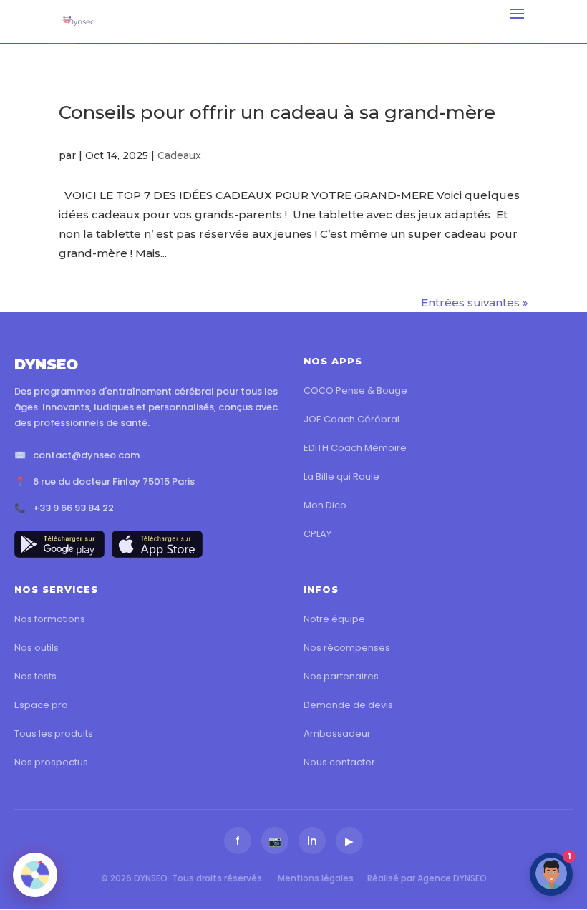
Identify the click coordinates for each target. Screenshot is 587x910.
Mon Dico (325, 505)
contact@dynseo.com (86, 455)
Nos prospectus (51, 762)
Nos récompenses (347, 647)
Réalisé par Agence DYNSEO (427, 878)
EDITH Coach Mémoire (355, 448)
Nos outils (36, 647)
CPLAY (317, 534)
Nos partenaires (341, 676)
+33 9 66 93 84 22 (73, 508)
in (312, 840)
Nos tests (35, 676)
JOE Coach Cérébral (351, 419)
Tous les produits (53, 733)
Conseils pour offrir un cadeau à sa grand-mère (277, 112)
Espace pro (41, 705)
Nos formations (49, 619)
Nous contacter (339, 762)
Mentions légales (316, 878)
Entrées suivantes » (474, 302)
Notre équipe (334, 619)
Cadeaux (179, 155)
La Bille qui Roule (341, 476)
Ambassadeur (337, 733)
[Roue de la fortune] (35, 875)
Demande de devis (348, 705)
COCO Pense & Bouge (355, 390)
